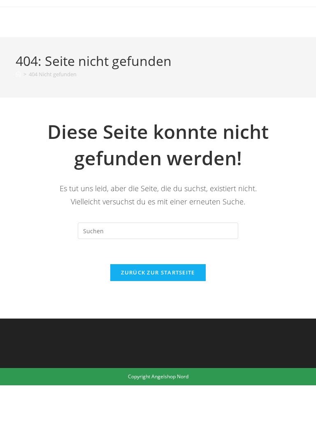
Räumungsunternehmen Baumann (95, 22)
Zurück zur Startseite (158, 272)
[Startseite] (18, 74)
